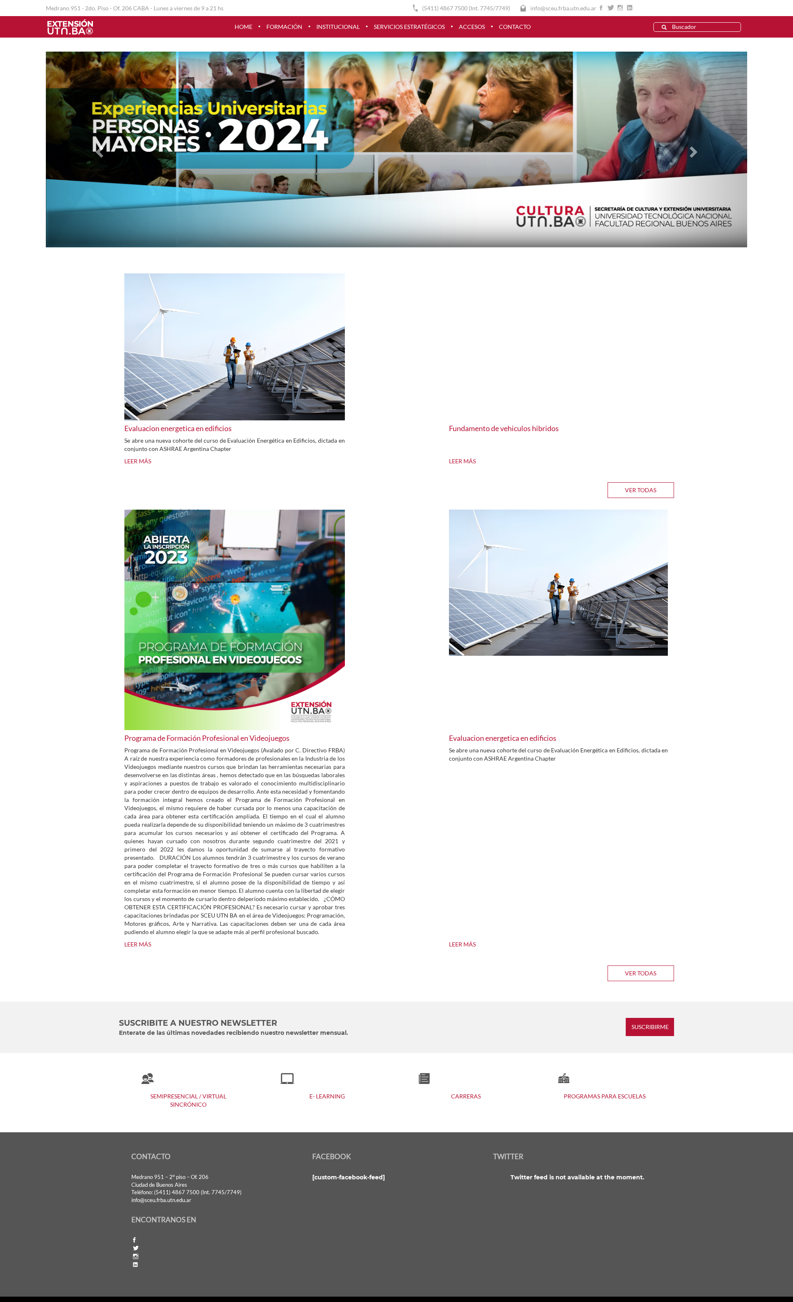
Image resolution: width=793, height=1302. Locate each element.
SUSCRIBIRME (650, 1027)
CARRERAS (466, 1096)
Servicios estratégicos (409, 26)
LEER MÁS (137, 461)
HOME (243, 26)
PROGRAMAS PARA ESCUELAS (605, 1096)
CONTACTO (515, 26)
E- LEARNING (327, 1096)
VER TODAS (640, 489)
